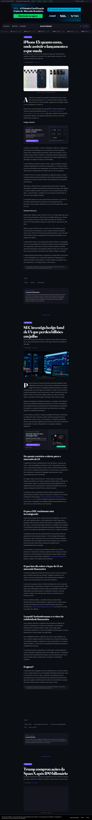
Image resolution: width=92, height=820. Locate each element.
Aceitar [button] (82, 817)
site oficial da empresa (38, 113)
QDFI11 (50, 1)
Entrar (86, 26)
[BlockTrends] (46, 26)
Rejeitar (87, 817)
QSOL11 (45, 1)
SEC (26, 727)
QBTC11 (33, 1)
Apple (45, 100)
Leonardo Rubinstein (29, 62)
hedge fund (28, 724)
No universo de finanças (57, 556)
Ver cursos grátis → (33, 444)
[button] (86, 1)
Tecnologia (28, 37)
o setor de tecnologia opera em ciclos (43, 606)
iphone (32, 282)
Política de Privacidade (74, 817)
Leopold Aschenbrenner (58, 724)
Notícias (6, 26)
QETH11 (39, 1)
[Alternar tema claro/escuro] (80, 26)
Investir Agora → (80, 1)
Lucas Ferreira (28, 347)
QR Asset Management (7, 1)
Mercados (15, 26)
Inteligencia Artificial (41, 724)
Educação (23, 26)
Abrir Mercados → (32, 140)
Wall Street (33, 727)
